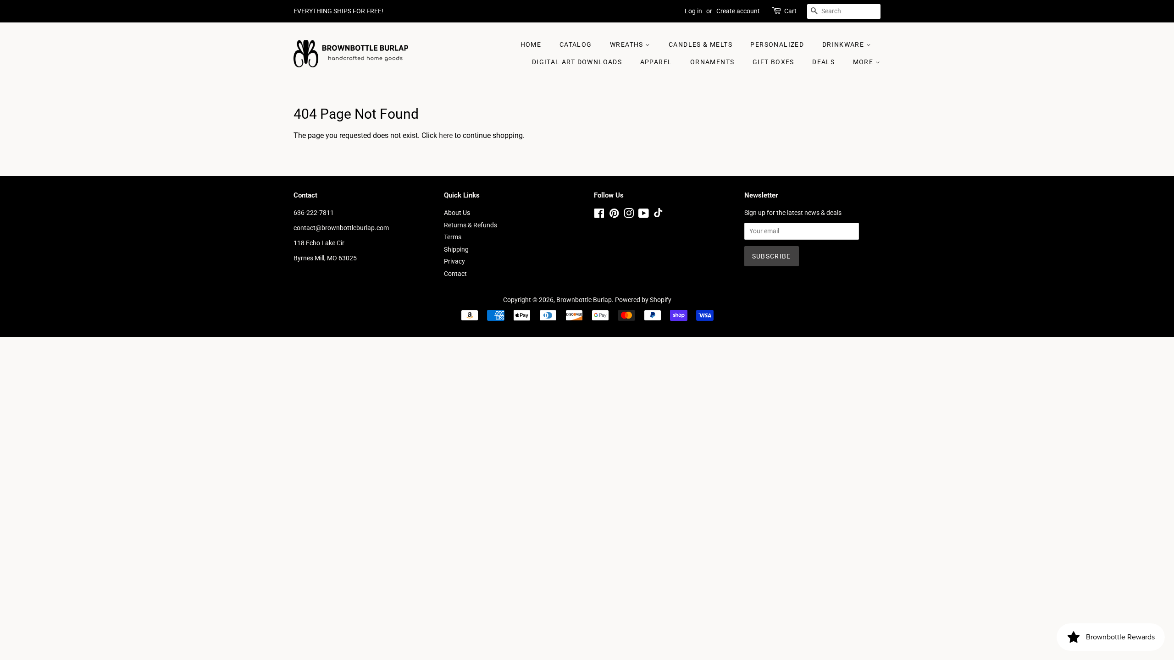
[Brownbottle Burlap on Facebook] (599, 215)
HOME (531, 44)
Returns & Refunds (470, 225)
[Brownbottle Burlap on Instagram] (629, 215)
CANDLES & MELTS (700, 44)
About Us (457, 212)
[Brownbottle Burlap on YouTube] (643, 215)
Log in (693, 11)
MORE (864, 62)
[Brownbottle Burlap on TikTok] (658, 215)
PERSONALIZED (777, 44)
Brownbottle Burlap (584, 299)
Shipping (456, 249)
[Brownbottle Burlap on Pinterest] (614, 215)
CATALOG (575, 44)
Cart (790, 11)
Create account (738, 11)
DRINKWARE (844, 44)
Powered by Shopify (643, 299)
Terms (452, 237)
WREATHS (627, 44)
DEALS (823, 62)
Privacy (454, 261)
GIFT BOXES (773, 62)
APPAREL (656, 62)
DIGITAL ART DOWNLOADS (577, 62)
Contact (455, 273)
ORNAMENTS (712, 62)
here (446, 135)
